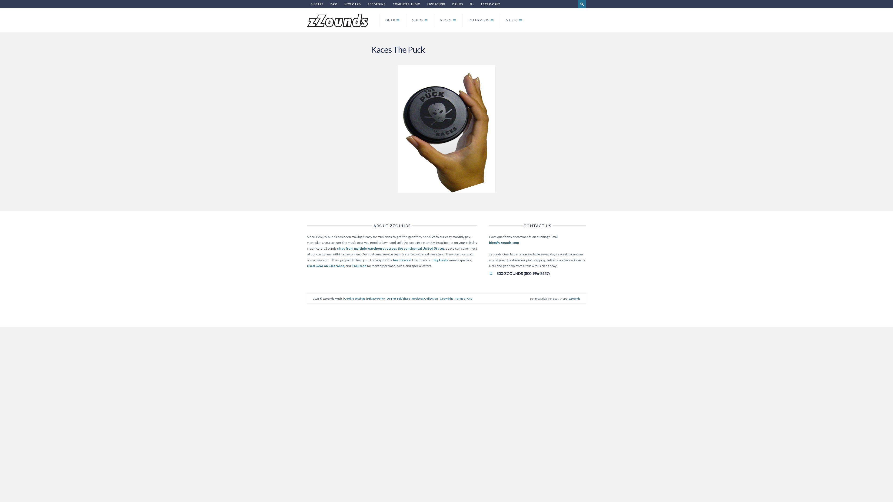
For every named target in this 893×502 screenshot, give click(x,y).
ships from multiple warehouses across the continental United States (390, 248)
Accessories (491, 4)
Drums (457, 4)
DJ (472, 4)
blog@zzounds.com (504, 242)
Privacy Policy (376, 298)
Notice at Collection (425, 298)
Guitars (316, 4)
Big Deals (440, 260)
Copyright (446, 298)
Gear (390, 20)
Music (512, 20)
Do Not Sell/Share (398, 298)
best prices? (402, 260)
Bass (334, 4)
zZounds (574, 298)
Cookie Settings (354, 298)
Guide (418, 20)
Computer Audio (406, 4)
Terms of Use (463, 298)
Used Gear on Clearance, (326, 266)
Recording (377, 4)
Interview (479, 20)
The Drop (359, 266)
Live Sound (436, 4)
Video (446, 20)
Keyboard (353, 4)
